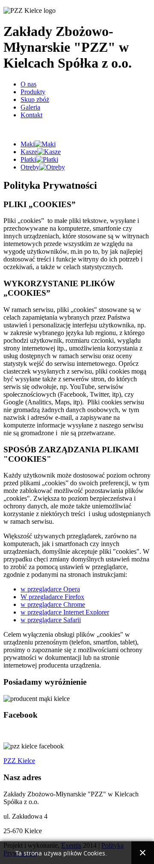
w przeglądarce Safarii (51, 620)
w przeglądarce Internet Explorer (65, 612)
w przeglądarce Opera (50, 589)
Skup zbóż (35, 99)
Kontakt (31, 115)
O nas (28, 84)
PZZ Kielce (19, 760)
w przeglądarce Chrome (53, 604)
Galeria (30, 107)
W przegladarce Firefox (52, 596)
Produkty (33, 91)
